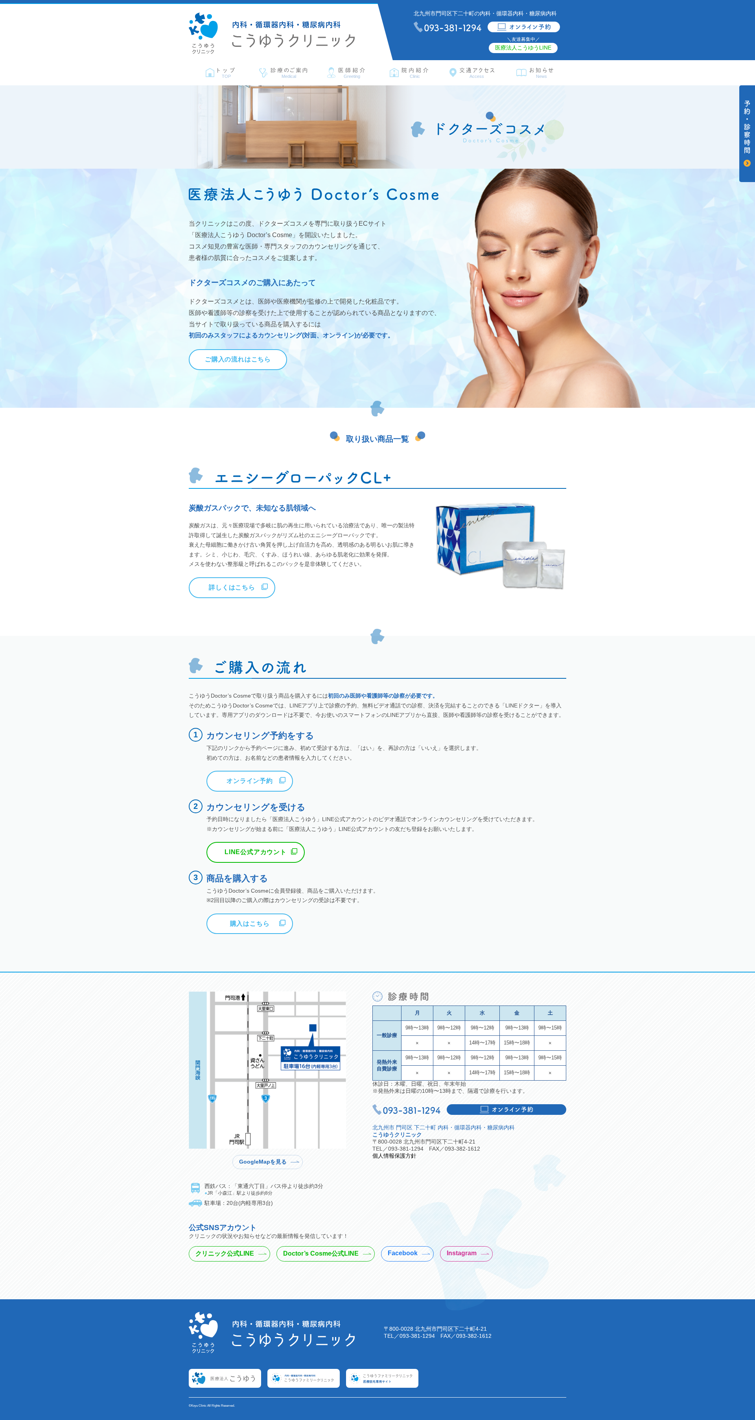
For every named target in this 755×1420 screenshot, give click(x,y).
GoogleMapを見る (263, 1162)
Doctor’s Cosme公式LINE (321, 1253)
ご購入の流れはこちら (238, 359)
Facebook (403, 1253)
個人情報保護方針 (394, 1156)
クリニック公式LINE (224, 1253)
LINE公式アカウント (256, 852)
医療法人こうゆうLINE (523, 47)
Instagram (462, 1253)
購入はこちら (250, 923)
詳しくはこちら (232, 587)
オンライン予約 (249, 780)
